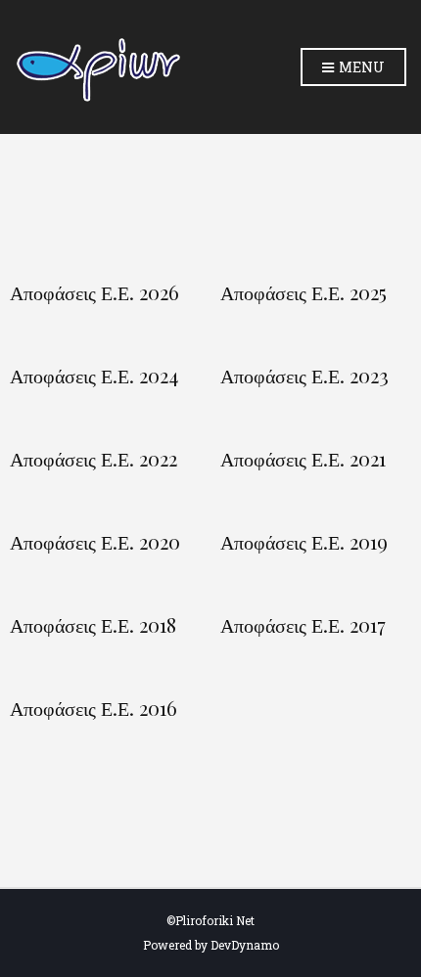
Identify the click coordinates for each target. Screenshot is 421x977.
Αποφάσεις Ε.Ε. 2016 (93, 708)
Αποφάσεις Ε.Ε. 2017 (303, 625)
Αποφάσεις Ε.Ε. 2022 (93, 458)
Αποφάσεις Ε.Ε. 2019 (304, 542)
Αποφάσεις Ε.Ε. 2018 (93, 625)
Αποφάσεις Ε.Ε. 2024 (94, 375)
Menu (360, 67)
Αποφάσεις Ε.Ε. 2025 (303, 292)
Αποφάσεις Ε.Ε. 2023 (304, 375)
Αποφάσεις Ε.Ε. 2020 (95, 542)
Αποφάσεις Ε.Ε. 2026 (94, 292)
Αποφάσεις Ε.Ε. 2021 (303, 458)
